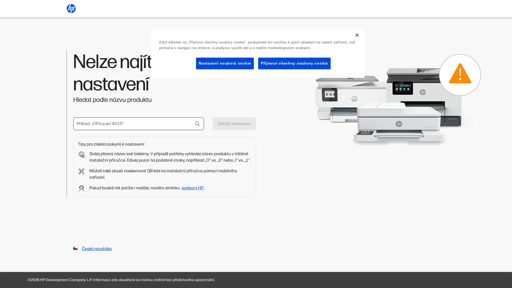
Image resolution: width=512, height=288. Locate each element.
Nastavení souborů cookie (225, 63)
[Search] (197, 123)
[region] (258, 53)
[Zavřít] (357, 35)
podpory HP (193, 187)
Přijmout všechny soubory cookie (294, 63)
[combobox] (138, 123)
